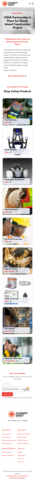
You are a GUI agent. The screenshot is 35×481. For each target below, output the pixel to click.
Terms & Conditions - (12, 475)
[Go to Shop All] (30, 4)
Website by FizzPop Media (17, 478)
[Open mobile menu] (33, 3)
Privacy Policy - (24, 475)
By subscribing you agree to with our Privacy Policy (17, 397)
